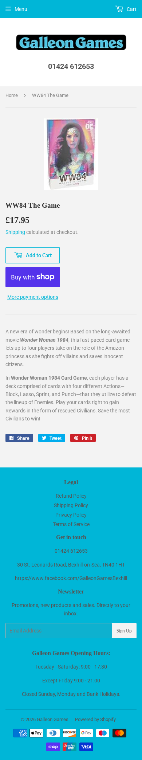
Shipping (15, 232)
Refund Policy (71, 496)
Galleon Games (52, 719)
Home (11, 95)
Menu (21, 9)
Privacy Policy (71, 515)
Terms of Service (71, 524)
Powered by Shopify (95, 719)
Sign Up (124, 631)
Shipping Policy (71, 505)
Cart (131, 9)
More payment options (32, 297)
